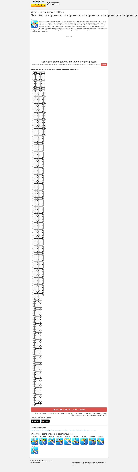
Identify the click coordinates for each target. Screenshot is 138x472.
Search (104, 64)
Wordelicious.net (35, 463)
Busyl (64, 430)
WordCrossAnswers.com (46, 461)
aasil (45, 430)
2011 (67, 430)
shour (74, 430)
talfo (51, 430)
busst (71, 430)
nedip (35, 430)
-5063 (91, 430)
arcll (48, 430)
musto (56, 430)
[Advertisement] (69, 48)
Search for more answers (69, 409)
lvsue (88, 430)
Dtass (38, 430)
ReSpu (78, 430)
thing (85, 430)
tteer (32, 430)
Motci (81, 430)
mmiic (42, 430)
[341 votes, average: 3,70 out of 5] (44, 413)
